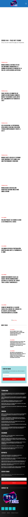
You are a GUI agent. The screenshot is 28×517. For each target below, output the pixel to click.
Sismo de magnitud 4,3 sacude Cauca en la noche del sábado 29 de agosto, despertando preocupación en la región (11, 310)
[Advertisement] (14, 22)
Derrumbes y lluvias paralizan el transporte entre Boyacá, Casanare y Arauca (12, 436)
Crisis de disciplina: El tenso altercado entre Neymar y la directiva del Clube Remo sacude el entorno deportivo (13, 461)
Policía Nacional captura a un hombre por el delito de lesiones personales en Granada (13, 422)
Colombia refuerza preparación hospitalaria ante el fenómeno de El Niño (11, 250)
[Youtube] (13, 508)
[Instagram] (6, 508)
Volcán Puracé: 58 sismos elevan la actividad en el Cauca (11, 221)
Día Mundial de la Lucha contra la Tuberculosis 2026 (12, 445)
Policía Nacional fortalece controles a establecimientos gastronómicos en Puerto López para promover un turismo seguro (13, 428)
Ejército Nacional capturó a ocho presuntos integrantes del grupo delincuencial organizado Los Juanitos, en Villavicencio (13, 415)
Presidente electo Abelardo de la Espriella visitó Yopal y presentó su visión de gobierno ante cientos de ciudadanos (13, 443)
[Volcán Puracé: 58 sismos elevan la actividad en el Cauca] (14, 211)
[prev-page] (2, 362)
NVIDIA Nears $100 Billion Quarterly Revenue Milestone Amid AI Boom (10, 189)
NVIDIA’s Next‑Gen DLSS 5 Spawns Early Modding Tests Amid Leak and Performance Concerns (11, 159)
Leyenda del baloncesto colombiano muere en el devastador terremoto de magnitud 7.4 (11, 456)
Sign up (14, 379)
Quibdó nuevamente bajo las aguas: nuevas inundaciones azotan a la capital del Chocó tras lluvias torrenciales (10, 279)
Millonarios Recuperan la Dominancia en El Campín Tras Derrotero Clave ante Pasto (13, 464)
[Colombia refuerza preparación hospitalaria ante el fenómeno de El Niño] (14, 241)
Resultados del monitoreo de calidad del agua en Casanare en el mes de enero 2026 (12, 448)
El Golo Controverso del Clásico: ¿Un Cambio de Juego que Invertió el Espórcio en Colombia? (13, 459)
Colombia (3, 217)
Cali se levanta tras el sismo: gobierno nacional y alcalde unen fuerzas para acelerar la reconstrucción (17, 333)
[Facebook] (2, 508)
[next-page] (4, 362)
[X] (10, 508)
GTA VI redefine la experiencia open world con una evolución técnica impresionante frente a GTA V (10, 128)
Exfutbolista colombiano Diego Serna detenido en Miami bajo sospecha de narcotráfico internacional (13, 467)
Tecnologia (4, 62)
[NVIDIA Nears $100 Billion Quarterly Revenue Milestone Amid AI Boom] (14, 180)
